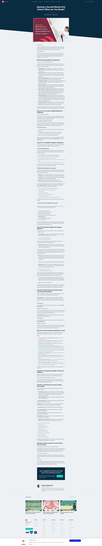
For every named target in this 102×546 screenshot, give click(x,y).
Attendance (44, 524)
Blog (48, 12)
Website (44, 529)
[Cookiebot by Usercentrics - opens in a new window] (23, 544)
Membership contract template (63, 529)
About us (35, 521)
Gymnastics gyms (54, 529)
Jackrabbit (70, 523)
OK (75, 540)
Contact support (36, 523)
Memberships (44, 521)
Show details (30, 544)
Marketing (44, 527)
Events (61, 526)
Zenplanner (70, 524)
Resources (35, 524)
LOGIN (86, 1)
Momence (70, 536)
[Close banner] (82, 539)
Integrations (44, 536)
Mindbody (70, 521)
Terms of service (62, 534)
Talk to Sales (91, 1)
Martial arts (53, 521)
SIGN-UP (97, 1)
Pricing (58, 1)
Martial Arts (52, 12)
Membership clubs (54, 523)
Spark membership (71, 527)
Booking (44, 526)
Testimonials (61, 521)
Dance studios (53, 530)
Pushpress (70, 529)
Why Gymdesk (34, 1)
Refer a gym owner (36, 526)
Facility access (44, 533)
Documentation (62, 523)
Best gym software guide (63, 531)
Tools (61, 527)
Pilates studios (53, 526)
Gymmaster (70, 530)
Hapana (70, 533)
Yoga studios (53, 524)
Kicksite (70, 526)
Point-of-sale (44, 530)
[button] (41, 2)
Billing (43, 523)
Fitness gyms (53, 527)
